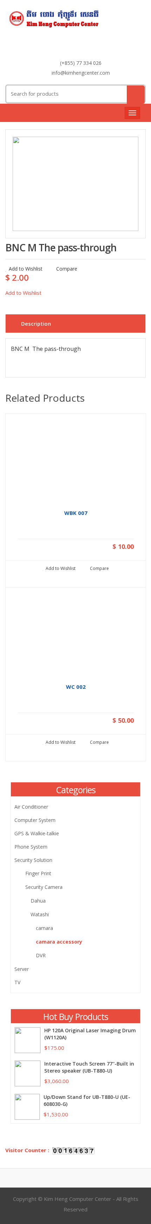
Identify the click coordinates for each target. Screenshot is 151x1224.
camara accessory (59, 941)
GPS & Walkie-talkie (36, 833)
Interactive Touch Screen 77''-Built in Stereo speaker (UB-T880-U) (89, 1067)
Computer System (34, 820)
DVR (41, 955)
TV (17, 982)
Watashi (40, 914)
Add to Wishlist (25, 268)
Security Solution (33, 860)
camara (44, 928)
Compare (66, 268)
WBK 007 (75, 512)
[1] (75, 183)
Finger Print (38, 873)
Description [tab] (36, 323)
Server (21, 969)
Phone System (30, 846)
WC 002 (76, 686)
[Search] (136, 95)
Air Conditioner (31, 806)
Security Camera (44, 887)
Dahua (38, 900)
